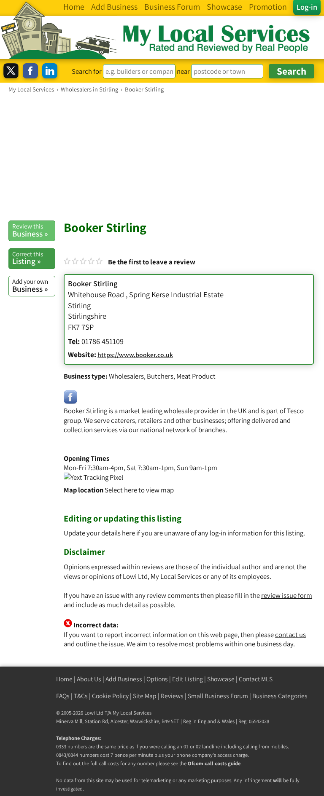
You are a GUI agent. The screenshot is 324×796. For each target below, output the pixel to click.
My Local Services (132, 712)
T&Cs (81, 696)
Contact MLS (256, 679)
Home (64, 679)
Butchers (160, 376)
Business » (30, 230)
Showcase (221, 679)
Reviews (172, 696)
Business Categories (280, 696)
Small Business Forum (218, 696)
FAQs (63, 696)
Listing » (27, 258)
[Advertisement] (162, 156)
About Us (89, 679)
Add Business (123, 679)
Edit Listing (187, 679)
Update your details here (99, 533)
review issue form (286, 595)
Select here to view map (139, 490)
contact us (290, 634)
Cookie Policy (110, 696)
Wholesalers (126, 376)
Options (157, 679)
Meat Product (196, 376)
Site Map (145, 696)
